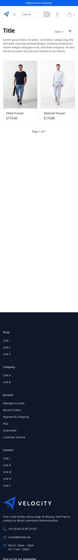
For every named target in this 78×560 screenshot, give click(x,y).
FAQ (5, 423)
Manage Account (13, 403)
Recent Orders (12, 410)
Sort (57, 31)
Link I (6, 458)
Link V (6, 485)
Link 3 (6, 354)
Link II (7, 465)
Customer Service (14, 437)
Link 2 (6, 347)
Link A (7, 375)
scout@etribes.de (19, 537)
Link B (7, 382)
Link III (7, 472)
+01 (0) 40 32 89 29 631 (22, 529)
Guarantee (9, 430)
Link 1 (6, 340)
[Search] (47, 14)
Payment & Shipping (16, 417)
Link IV (7, 479)
